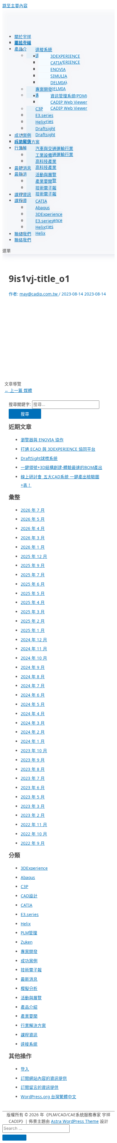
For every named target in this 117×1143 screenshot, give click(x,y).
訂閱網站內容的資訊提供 (44, 1078)
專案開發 (43, 89)
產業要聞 (43, 181)
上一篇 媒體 (18, 390)
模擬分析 (29, 988)
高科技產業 (45, 161)
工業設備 (43, 155)
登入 (25, 1069)
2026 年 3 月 (33, 538)
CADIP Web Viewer (68, 102)
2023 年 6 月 (33, 787)
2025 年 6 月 (33, 584)
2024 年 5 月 (33, 704)
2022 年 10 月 (34, 834)
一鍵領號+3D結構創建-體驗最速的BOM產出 (61, 467)
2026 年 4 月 (33, 528)
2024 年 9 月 (33, 667)
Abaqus (42, 207)
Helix (40, 122)
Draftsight (45, 128)
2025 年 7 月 (33, 575)
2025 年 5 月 (33, 593)
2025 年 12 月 (34, 556)
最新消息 (22, 168)
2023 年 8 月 (33, 769)
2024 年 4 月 (33, 713)
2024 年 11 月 (34, 648)
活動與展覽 (45, 174)
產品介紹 (22, 43)
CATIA (56, 63)
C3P (39, 109)
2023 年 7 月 (33, 778)
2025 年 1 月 (33, 630)
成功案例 (22, 135)
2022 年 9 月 (33, 843)
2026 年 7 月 (33, 510)
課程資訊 (22, 194)
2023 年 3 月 (33, 806)
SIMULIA (58, 76)
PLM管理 (29, 933)
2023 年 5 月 (33, 797)
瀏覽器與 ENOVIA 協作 (42, 440)
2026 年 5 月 (33, 519)
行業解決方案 (27, 142)
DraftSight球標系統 (39, 458)
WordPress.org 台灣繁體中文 (48, 1096)
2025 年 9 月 (33, 565)
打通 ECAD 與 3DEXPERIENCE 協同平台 (58, 449)
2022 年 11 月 (34, 824)
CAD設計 (29, 896)
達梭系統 (43, 49)
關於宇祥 (22, 36)
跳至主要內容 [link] (15, 5)
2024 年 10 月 (34, 658)
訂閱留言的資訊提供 (39, 1087)
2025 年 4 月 (33, 602)
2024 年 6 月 (33, 695)
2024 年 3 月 (33, 723)
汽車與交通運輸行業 (54, 148)
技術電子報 (45, 188)
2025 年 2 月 (33, 621)
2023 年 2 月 (33, 815)
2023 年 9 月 (33, 760)
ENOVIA (58, 69)
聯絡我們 (22, 234)
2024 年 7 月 (33, 685)
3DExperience (48, 214)
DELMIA (58, 82)
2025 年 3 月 (33, 611)
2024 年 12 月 (34, 639)
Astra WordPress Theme (75, 1121)
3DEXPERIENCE (65, 56)
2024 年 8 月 (33, 676)
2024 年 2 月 (33, 732)
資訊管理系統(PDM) (68, 96)
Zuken (26, 942)
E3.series (44, 115)
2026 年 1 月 (33, 547)
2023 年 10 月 (34, 750)
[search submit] (14, 1138)
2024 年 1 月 (33, 741)
